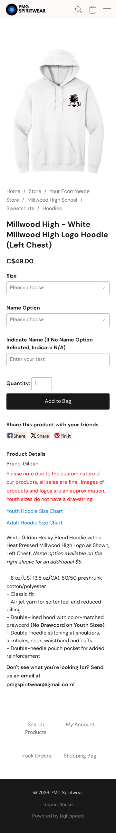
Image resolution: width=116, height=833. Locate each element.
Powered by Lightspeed (58, 815)
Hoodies (52, 208)
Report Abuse (58, 804)
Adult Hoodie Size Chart (34, 522)
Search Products (35, 728)
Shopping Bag (80, 755)
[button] (27, 9)
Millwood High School (52, 200)
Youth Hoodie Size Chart (34, 511)
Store (35, 191)
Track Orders (36, 755)
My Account (80, 724)
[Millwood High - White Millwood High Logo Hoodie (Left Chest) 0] (58, 111)
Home (13, 191)
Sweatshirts (20, 208)
